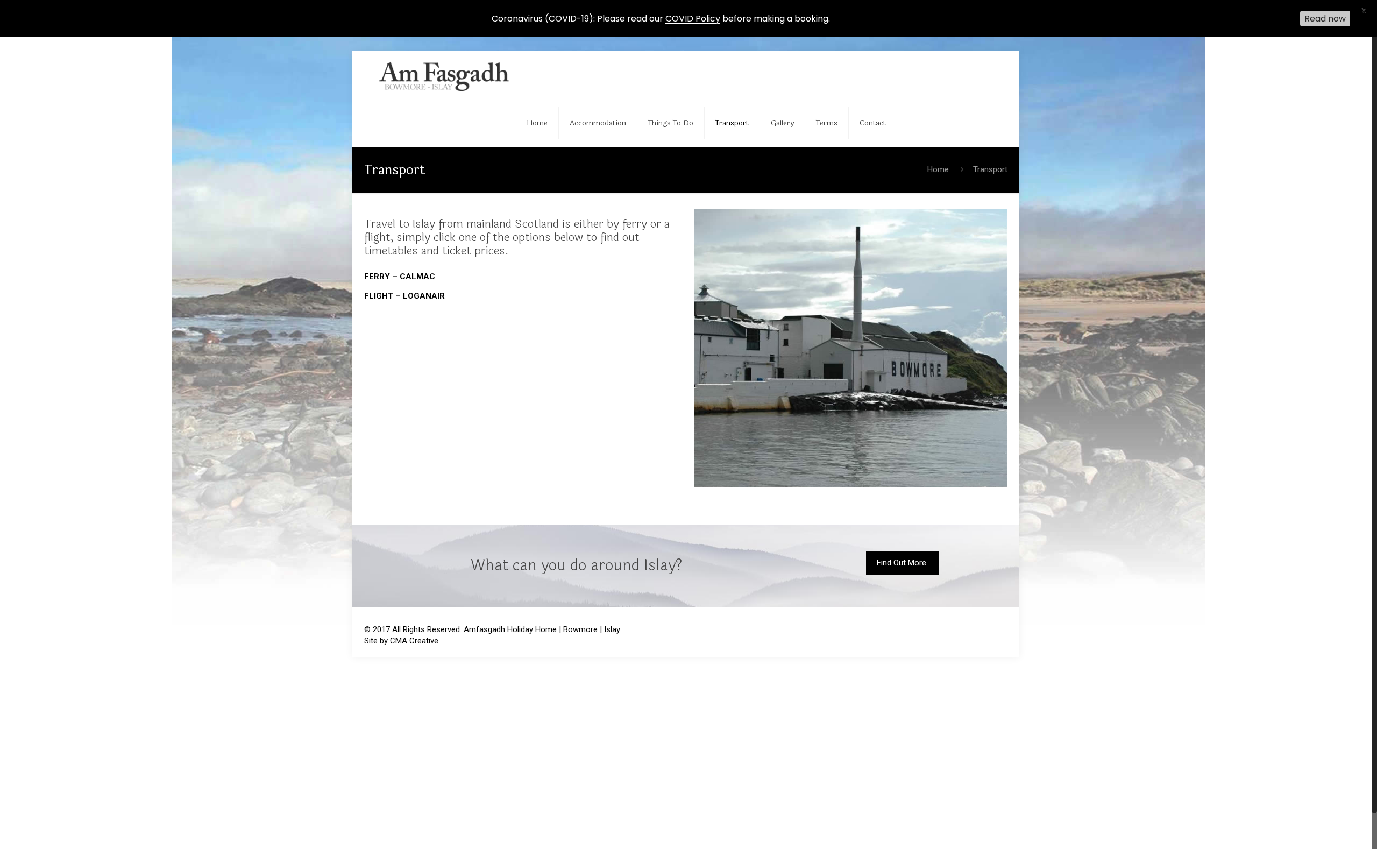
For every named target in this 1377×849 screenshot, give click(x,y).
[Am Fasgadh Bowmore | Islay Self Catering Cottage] (449, 75)
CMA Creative (414, 641)
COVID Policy (692, 18)
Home (938, 169)
